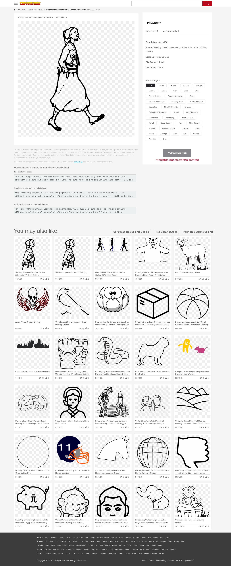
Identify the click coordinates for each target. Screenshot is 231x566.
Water (143, 537)
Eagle (98, 541)
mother (71, 545)
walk (151, 85)
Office (148, 549)
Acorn (47, 537)
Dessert (61, 553)
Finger (153, 545)
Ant (46, 541)
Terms (151, 560)
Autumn (54, 537)
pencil (151, 123)
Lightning (114, 537)
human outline (168, 128)
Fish (111, 541)
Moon (121, 537)
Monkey (144, 541)
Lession (173, 549)
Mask (47, 545)
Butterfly (63, 541)
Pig (157, 541)
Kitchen (120, 553)
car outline (153, 117)
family (65, 545)
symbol (152, 91)
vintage (199, 85)
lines (164, 91)
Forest (167, 537)
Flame (92, 537)
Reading (79, 549)
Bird (56, 541)
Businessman (81, 545)
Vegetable (112, 553)
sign (175, 91)
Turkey (176, 541)
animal (186, 85)
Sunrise (128, 537)
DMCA (179, 560)
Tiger (170, 541)
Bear (51, 541)
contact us (78, 162)
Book (63, 549)
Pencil (86, 549)
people (196, 134)
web (186, 91)
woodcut (152, 139)
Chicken (75, 541)
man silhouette (196, 101)
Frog (117, 541)
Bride (59, 545)
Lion (138, 541)
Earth (82, 537)
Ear (96, 545)
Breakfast (47, 553)
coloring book (177, 101)
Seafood (103, 553)
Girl (125, 545)
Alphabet (155, 549)
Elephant (105, 541)
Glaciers (100, 537)
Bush (149, 537)
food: (39, 553)
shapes (188, 107)
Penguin (163, 541)
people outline (155, 96)
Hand (160, 545)
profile (151, 134)
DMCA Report (154, 23)
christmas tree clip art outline (131, 232)
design (164, 134)
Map (111, 549)
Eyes (101, 545)
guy (165, 139)
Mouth (141, 545)
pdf (175, 134)
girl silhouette (192, 112)
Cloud (155, 537)
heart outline (187, 117)
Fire (86, 537)
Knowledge (119, 549)
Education (94, 549)
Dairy (55, 553)
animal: (40, 541)
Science (135, 549)
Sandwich (95, 553)
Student (48, 549)
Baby (53, 545)
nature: (40, 537)
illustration (153, 107)
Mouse (151, 541)
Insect (132, 541)
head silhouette (171, 107)
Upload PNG (189, 560)
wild (197, 91)
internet (185, 128)
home (114, 545)
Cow (81, 541)
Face (147, 545)
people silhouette (175, 96)
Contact (171, 560)
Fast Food (75, 553)
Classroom (70, 549)
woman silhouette (156, 101)
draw (192, 96)
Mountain (136, 537)
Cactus (68, 537)
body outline (166, 123)
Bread (146, 553)
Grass (106, 537)
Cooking (154, 553)
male (162, 85)
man (180, 123)
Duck (92, 541)
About (144, 560)
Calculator (164, 549)
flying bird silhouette (158, 112)
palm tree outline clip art (198, 232)
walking (107, 545)
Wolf (182, 541)
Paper (142, 549)
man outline (194, 123)
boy (129, 545)
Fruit (82, 553)
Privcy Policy (160, 560)
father (135, 545)
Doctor (90, 545)
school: (40, 549)
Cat (69, 541)
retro (197, 128)
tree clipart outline (166, 232)
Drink (68, 553)
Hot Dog (162, 553)
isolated (152, 128)
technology (170, 117)
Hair (120, 545)
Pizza (134, 553)
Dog (86, 541)
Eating (140, 553)
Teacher (56, 549)
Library (127, 549)
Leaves (61, 537)
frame (173, 85)
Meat (87, 553)
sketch (176, 112)
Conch (75, 537)
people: (40, 545)
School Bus (104, 549)
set (185, 134)
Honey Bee (124, 541)
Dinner (127, 553)
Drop (161, 537)
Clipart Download (35, 9)
